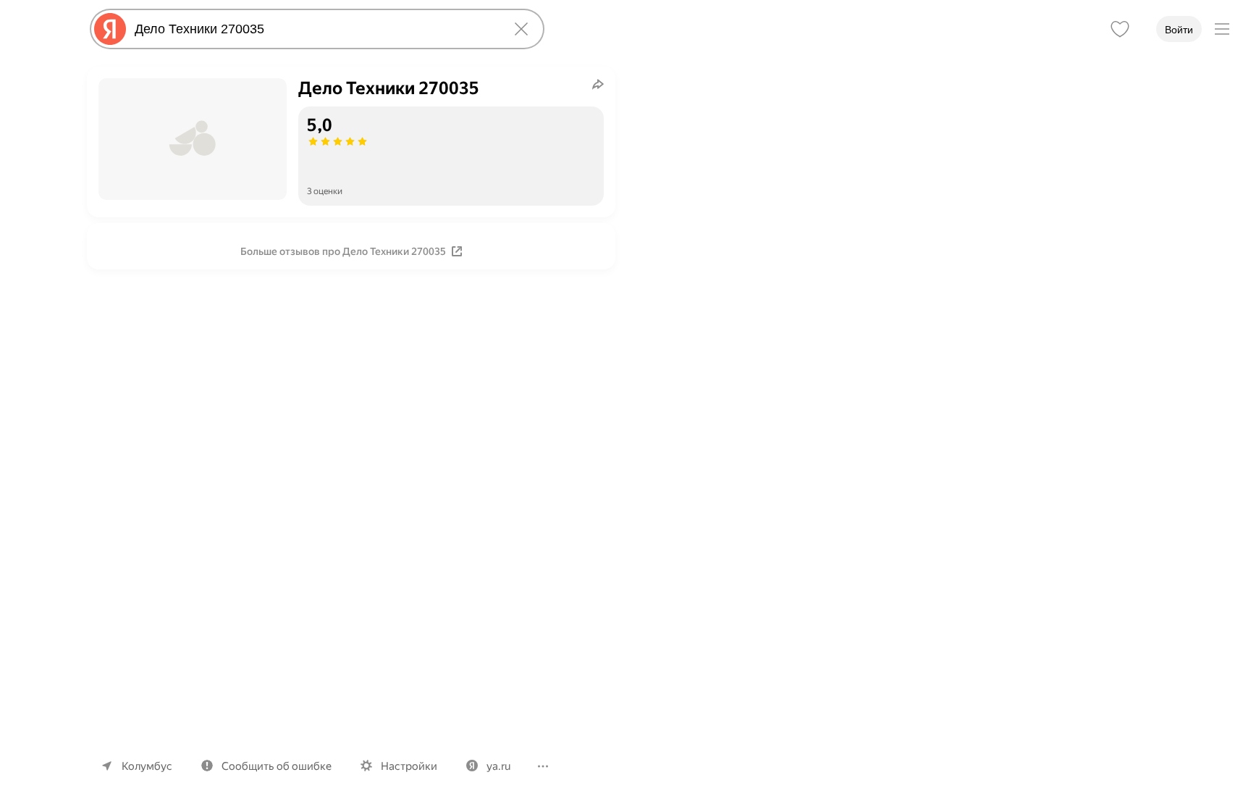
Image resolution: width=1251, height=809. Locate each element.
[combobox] (314, 29)
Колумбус (147, 766)
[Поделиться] (598, 84)
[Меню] (1222, 28)
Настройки (409, 766)
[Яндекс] (110, 29)
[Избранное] (1120, 29)
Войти (1179, 29)
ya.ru (498, 766)
